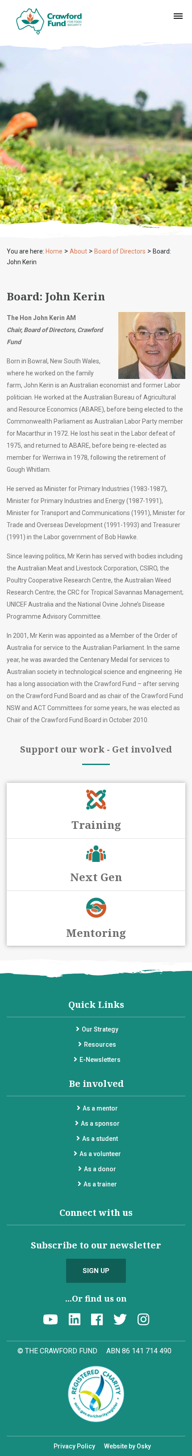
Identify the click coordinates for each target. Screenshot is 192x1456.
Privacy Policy (74, 1446)
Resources (100, 1044)
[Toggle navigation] (178, 16)
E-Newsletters (100, 1059)
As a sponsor (100, 1123)
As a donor (100, 1169)
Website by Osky (127, 1446)
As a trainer (100, 1184)
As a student (100, 1138)
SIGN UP (96, 1271)
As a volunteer (100, 1153)
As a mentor (100, 1108)
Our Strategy (100, 1029)
